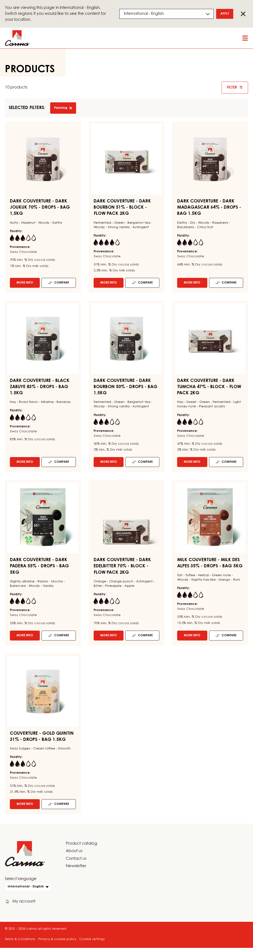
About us (74, 851)
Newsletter (76, 866)
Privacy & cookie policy (57, 939)
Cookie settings (92, 939)
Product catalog (81, 844)
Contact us (76, 859)
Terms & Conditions (20, 939)
